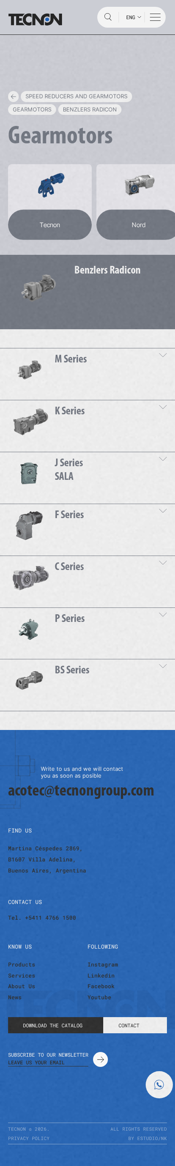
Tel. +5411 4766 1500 (42, 918)
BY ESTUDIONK (147, 1138)
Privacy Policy (29, 1138)
